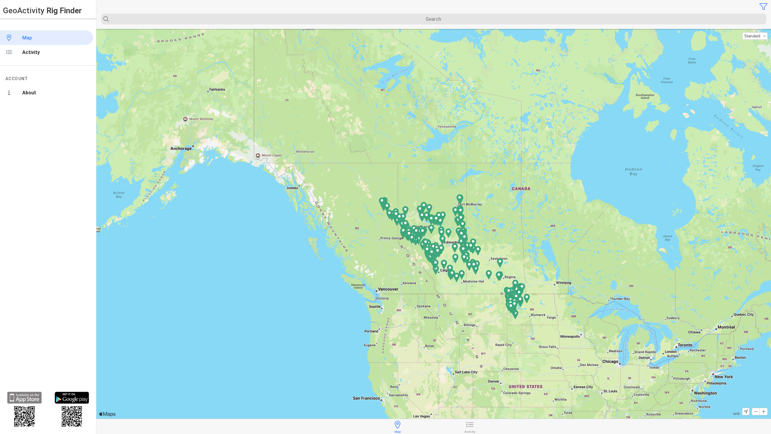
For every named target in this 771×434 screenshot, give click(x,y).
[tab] (397, 426)
